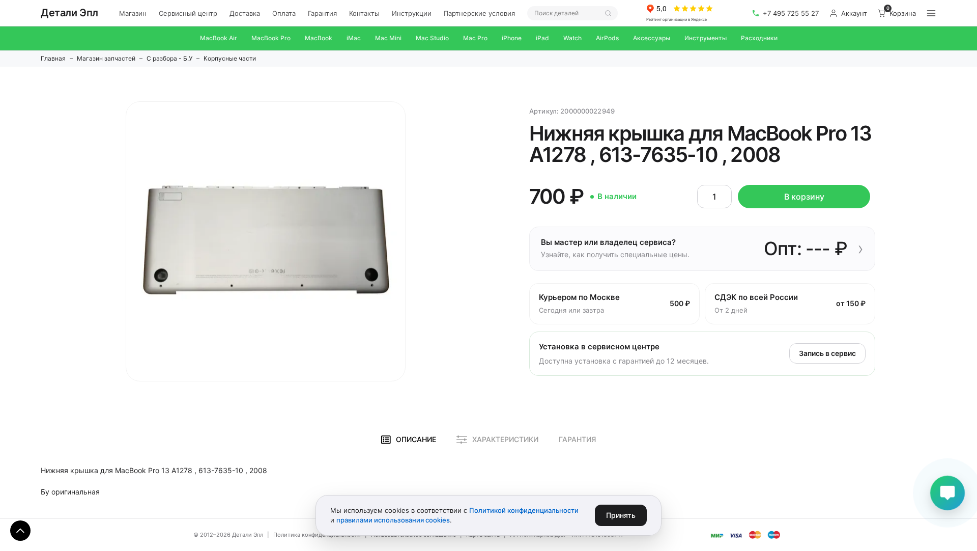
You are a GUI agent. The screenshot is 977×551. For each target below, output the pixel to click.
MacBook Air (218, 38)
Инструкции (412, 13)
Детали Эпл (69, 13)
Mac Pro (475, 38)
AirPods (607, 38)
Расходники (759, 38)
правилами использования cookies (393, 520)
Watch (572, 38)
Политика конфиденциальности (317, 534)
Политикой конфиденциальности (524, 510)
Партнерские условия (479, 13)
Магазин (133, 13)
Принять (621, 515)
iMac (354, 38)
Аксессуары (651, 38)
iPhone (512, 38)
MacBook (318, 38)
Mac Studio (432, 38)
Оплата (284, 13)
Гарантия (322, 13)
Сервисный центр (188, 13)
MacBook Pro (271, 38)
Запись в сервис (827, 353)
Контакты (364, 13)
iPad (542, 38)
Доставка (244, 13)
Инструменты (705, 38)
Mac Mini (388, 38)
